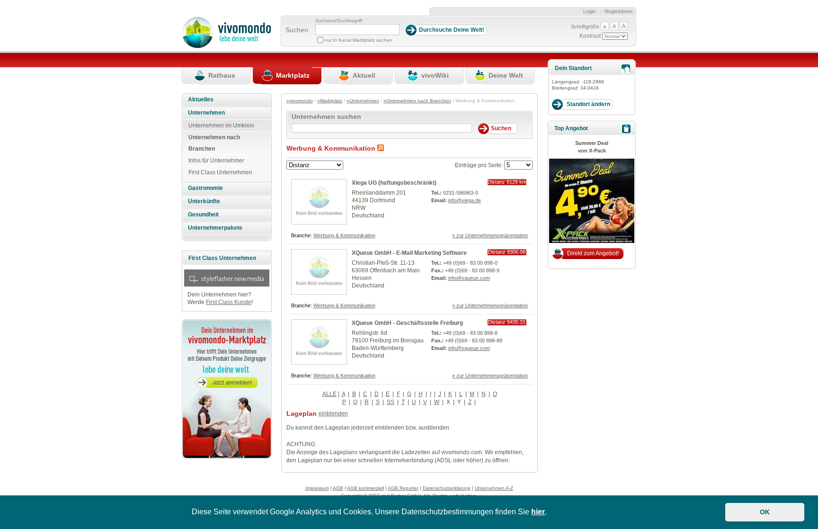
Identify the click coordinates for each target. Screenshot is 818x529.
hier (538, 512)
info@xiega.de (464, 200)
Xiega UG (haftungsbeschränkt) (394, 182)
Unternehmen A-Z (494, 488)
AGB (338, 488)
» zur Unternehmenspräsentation (490, 235)
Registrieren (618, 11)
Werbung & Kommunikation (344, 235)
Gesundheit (203, 214)
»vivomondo (299, 100)
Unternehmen (206, 112)
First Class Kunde (228, 302)
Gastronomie (205, 188)
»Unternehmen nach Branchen (417, 100)
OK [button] (765, 512)
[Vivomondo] (226, 46)
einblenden (333, 413)
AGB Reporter (403, 488)
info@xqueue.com (469, 278)
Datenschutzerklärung (447, 488)
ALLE (329, 394)
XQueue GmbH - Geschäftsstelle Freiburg (407, 323)
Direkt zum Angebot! (593, 253)
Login (589, 11)
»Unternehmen (363, 100)
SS (390, 402)
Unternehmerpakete (215, 227)
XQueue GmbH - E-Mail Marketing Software (409, 253)
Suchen (296, 30)
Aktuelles (200, 99)
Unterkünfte (204, 201)
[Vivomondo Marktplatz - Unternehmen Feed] (380, 148)
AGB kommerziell (365, 488)
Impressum (317, 488)
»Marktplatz (329, 100)
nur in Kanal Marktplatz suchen (358, 40)
